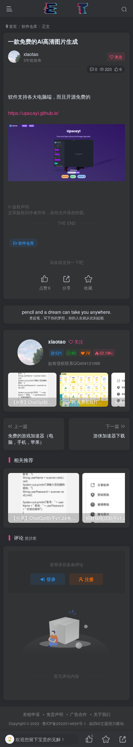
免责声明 (54, 714)
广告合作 (78, 714)
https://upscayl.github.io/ (33, 112)
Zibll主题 (100, 723)
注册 (89, 579)
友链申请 (31, 714)
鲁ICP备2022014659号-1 (64, 723)
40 (73, 353)
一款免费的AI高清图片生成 (43, 41)
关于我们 (102, 714)
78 (88, 353)
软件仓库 (29, 26)
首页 (12, 26)
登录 (51, 579)
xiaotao (31, 54)
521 (58, 353)
